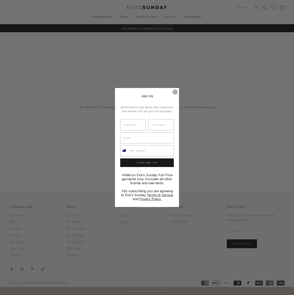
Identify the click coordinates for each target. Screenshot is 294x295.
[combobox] (127, 150)
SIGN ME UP (147, 162)
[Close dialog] (175, 92)
